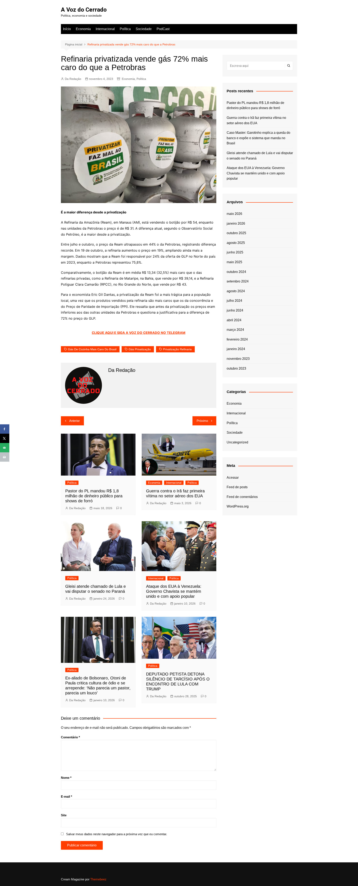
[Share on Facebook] (4, 429)
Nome (66, 777)
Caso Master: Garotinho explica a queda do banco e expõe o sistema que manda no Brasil (258, 138)
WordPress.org (238, 506)
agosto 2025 (236, 243)
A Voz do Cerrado (84, 9)
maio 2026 (234, 213)
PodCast (163, 29)
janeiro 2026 (236, 223)
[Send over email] (4, 447)
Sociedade (144, 29)
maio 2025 (234, 262)
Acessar (233, 477)
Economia (83, 29)
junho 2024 (235, 310)
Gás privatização (140, 349)
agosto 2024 (236, 291)
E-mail (66, 796)
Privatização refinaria (177, 349)
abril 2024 (234, 320)
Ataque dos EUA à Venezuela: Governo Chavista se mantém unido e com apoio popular (173, 591)
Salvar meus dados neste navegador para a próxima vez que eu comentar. (116, 834)
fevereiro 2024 (237, 339)
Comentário (70, 737)
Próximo (202, 420)
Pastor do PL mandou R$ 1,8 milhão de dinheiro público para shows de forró (93, 496)
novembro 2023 (238, 358)
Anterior (74, 420)
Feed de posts (237, 487)
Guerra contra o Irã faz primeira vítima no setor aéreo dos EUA (256, 120)
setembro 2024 (238, 281)
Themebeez (98, 879)
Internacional (105, 29)
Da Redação (73, 78)
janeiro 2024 (236, 349)
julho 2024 (234, 300)
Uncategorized (237, 442)
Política (125, 29)
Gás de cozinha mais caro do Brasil (92, 349)
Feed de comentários (242, 497)
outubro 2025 (236, 233)
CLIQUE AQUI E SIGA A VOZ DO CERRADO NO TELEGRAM (138, 333)
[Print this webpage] (4, 457)
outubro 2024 (236, 272)
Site (64, 815)
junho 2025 (235, 252)
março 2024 (235, 329)
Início (67, 29)
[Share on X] (4, 438)
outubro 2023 (236, 368)
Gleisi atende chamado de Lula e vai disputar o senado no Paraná (260, 155)
